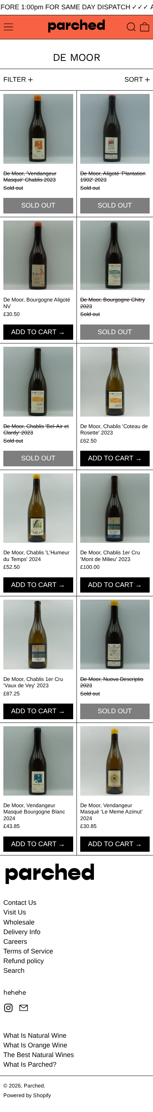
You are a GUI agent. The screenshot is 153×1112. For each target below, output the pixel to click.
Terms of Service (28, 951)
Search (14, 970)
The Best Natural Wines (38, 1055)
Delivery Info (21, 932)
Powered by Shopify (27, 1095)
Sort (133, 79)
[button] (131, 27)
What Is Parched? (29, 1064)
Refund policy (23, 961)
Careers (15, 941)
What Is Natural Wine (34, 1035)
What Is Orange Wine (35, 1045)
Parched (34, 1086)
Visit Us (14, 912)
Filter (14, 79)
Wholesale (19, 922)
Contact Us (19, 902)
